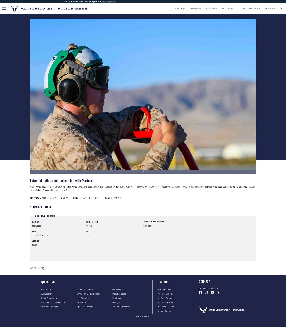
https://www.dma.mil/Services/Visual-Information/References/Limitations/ (169, 237)
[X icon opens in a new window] (218, 292)
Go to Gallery (37, 267)
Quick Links (48, 282)
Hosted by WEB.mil (143, 316)
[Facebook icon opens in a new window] (200, 292)
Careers (163, 282)
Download (37, 206)
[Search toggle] (281, 9)
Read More (147, 226)
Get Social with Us (208, 288)
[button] (110, 2)
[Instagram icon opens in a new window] (206, 292)
